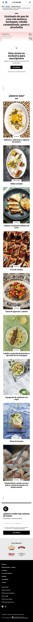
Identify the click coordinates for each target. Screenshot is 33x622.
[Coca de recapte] (16, 249)
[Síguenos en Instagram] (3, 606)
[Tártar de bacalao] (16, 421)
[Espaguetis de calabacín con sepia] (16, 377)
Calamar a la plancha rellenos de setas (16, 227)
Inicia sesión (22, 71)
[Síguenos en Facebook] (6, 606)
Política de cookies (7, 599)
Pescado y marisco (15, 6)
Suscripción (5, 587)
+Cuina (4, 582)
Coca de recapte (16, 270)
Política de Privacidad (19, 528)
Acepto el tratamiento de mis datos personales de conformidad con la (16, 528)
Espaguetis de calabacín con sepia (16, 398)
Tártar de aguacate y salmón (16, 311)
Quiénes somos (6, 590)
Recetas (8, 6)
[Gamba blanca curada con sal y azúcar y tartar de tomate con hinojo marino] (16, 463)
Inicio (3, 6)
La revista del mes (7, 573)
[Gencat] (20, 617)
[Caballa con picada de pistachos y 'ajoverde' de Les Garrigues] (16, 333)
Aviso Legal (5, 596)
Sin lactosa (16, 136)
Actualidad (5, 579)
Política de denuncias (8, 602)
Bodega (4, 576)
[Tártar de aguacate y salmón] (16, 291)
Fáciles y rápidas (16, 180)
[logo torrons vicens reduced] (11, 547)
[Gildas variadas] (16, 163)
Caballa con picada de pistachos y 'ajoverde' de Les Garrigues (16, 354)
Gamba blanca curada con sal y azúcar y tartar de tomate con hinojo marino (16, 485)
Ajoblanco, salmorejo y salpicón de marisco (16, 141)
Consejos (4, 570)
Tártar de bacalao (16, 441)
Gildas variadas (16, 184)
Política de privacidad (8, 593)
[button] (30, 2)
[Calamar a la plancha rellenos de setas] (16, 205)
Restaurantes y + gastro (8, 567)
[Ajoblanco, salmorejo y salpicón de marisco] (16, 119)
